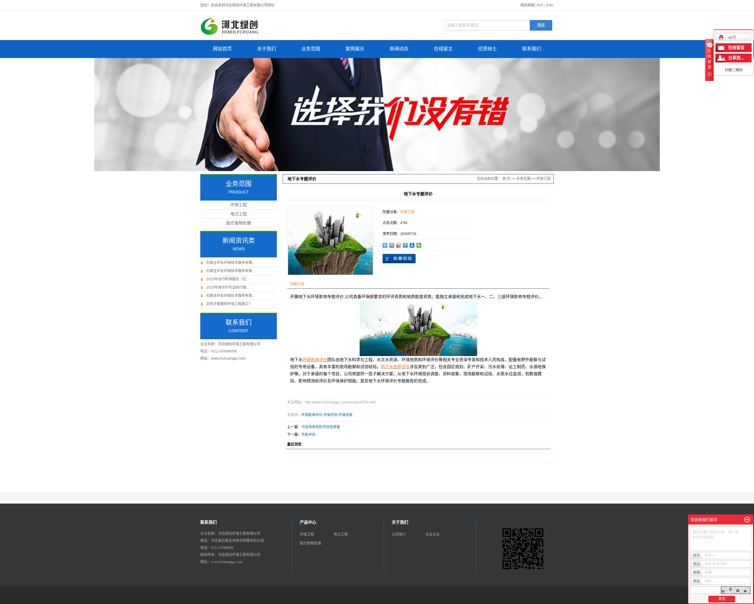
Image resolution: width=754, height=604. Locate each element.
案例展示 (354, 48)
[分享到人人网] (412, 245)
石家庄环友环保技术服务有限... (230, 263)
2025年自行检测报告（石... (227, 279)
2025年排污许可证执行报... (227, 287)
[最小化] (747, 520)
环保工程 (238, 205)
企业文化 (433, 534)
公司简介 (399, 534)
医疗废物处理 (238, 223)
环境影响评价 (312, 415)
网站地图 (527, 5)
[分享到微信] (418, 245)
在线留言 (443, 48)
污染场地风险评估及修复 (320, 427)
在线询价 (399, 258)
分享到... (736, 58)
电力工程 (238, 214)
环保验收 (345, 415)
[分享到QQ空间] (391, 245)
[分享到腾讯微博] (405, 245)
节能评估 (308, 435)
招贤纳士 (487, 48)
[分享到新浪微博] (398, 245)
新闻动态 (399, 48)
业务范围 (310, 48)
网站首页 (222, 48)
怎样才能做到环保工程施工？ (229, 304)
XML (550, 5)
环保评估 (330, 415)
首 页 (506, 179)
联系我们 (531, 48)
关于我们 (266, 48)
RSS (540, 5)
